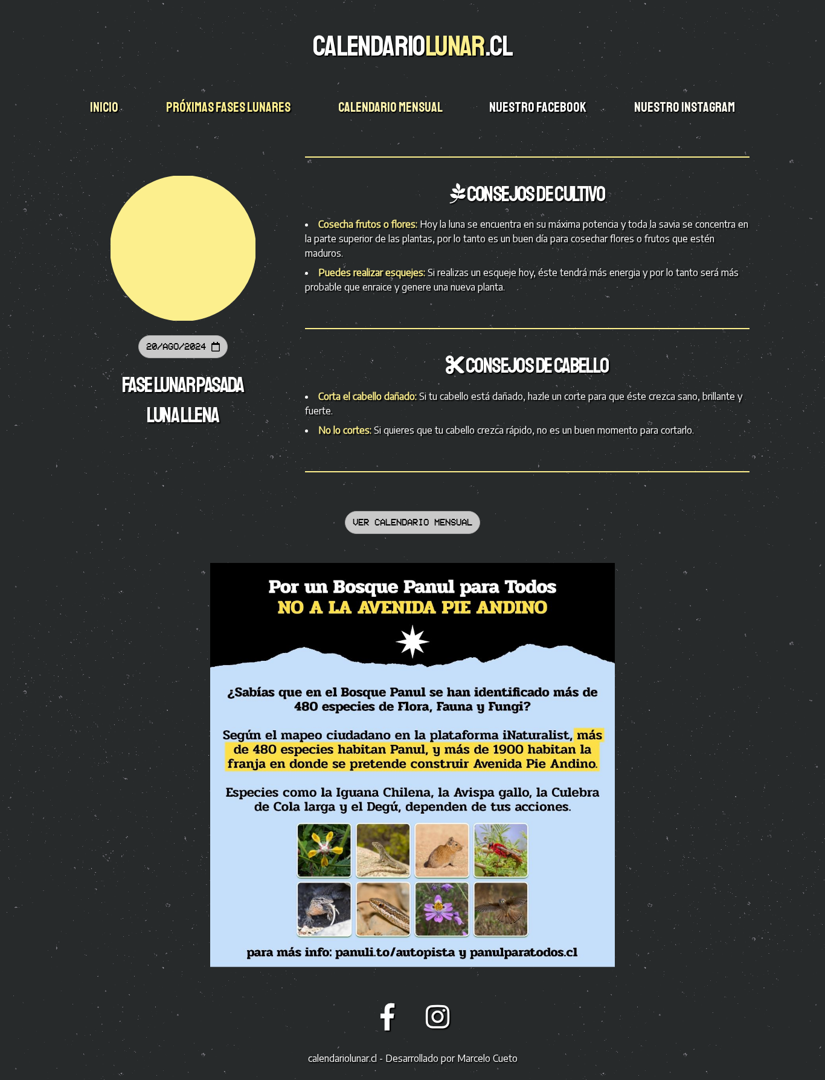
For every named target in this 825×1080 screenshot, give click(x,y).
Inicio (105, 107)
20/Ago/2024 (178, 346)
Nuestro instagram (685, 107)
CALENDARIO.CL (412, 46)
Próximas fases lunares (229, 107)
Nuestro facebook (538, 107)
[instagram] (438, 1016)
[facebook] (391, 1016)
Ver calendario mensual (412, 522)
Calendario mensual (391, 107)
